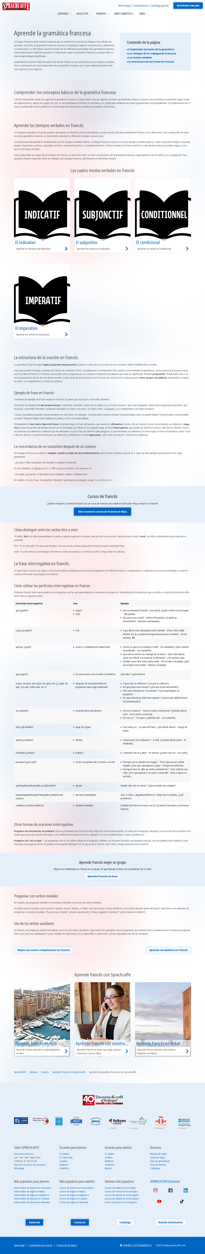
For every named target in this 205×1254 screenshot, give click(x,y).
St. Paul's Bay (66, 1157)
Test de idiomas (158, 1164)
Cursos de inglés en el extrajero (120, 1187)
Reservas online (188, 5)
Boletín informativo (170, 1222)
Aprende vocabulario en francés (168, 950)
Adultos (83, 13)
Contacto (80, 1222)
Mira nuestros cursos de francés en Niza (102, 511)
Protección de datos (67, 1245)
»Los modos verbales (139, 57)
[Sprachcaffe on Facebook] (170, 1190)
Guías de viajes (157, 1157)
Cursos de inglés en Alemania (73, 1202)
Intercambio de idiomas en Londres (31, 1198)
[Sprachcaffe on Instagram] (155, 1190)
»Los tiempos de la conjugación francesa (151, 53)
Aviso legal (19, 1245)
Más (142, 13)
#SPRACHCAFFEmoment (165, 1181)
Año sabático (123, 13)
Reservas (34, 1222)
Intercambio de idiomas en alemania (32, 1202)
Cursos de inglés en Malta (72, 1191)
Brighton (63, 1164)
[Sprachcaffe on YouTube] (159, 1201)
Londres (63, 1161)
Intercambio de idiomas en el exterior (32, 1187)
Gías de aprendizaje (160, 1161)
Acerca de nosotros (23, 1153)
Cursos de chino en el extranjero (121, 1202)
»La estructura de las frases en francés (150, 61)
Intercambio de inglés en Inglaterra (31, 1195)
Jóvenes (63, 13)
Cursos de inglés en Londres (73, 1198)
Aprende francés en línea (103, 876)
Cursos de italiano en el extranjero (122, 1198)
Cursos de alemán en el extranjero (122, 1195)
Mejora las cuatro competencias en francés (43, 950)
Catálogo (125, 1222)
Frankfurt (64, 1168)
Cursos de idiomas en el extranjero (76, 1187)
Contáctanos (140, 5)
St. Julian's (64, 1153)
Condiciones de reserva (40, 1245)
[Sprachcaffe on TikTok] (182, 1201)
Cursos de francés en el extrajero (121, 1191)
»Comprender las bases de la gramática (150, 49)
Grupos (101, 13)
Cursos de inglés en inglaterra (74, 1195)
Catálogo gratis (159, 5)
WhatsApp (124, 5)
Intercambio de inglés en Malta (29, 1191)
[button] (137, 1245)
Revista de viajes (158, 1153)
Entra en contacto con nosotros (30, 1164)
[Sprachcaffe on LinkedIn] (186, 1190)
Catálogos (155, 1168)
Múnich (108, 1168)
